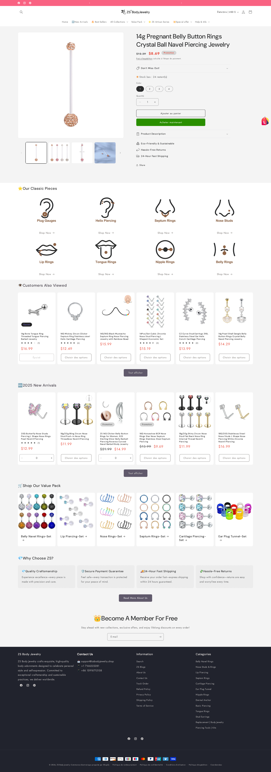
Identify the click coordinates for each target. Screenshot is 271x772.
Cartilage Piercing (205, 683)
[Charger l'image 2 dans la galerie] (59, 153)
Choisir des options (76, 357)
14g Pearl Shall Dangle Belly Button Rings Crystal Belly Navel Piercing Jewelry (232, 336)
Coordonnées (216, 765)
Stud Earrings (203, 716)
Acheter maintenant (171, 122)
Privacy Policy (143, 694)
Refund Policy (143, 689)
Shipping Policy (144, 700)
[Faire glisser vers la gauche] (21, 152)
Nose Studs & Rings (206, 667)
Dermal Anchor (203, 700)
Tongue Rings (202, 711)
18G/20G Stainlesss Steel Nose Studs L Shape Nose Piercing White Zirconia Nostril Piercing (231, 437)
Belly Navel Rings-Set (36, 536)
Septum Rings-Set (152, 536)
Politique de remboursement (125, 765)
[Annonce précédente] (89, 3)
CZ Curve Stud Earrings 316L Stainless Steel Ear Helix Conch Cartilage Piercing (193, 336)
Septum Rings (203, 678)
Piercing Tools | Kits (206, 727)
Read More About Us (135, 598)
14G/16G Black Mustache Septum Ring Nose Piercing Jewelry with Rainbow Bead (114, 336)
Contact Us (141, 678)
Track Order (142, 683)
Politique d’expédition (198, 765)
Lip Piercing (202, 672)
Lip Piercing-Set (72, 536)
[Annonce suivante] (181, 3)
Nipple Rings (202, 694)
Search (139, 661)
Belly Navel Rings (204, 661)
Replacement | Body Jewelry (210, 722)
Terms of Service (145, 705)
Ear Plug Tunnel (203, 689)
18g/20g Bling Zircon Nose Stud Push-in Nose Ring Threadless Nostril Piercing (75, 436)
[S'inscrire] (160, 637)
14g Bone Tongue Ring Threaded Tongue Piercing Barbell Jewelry (34, 336)
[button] (21, 12)
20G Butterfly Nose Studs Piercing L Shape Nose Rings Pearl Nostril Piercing (36, 436)
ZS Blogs (141, 667)
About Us (141, 672)
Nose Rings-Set (111, 536)
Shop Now (45, 233)
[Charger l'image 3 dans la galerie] (82, 153)
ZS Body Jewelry (63, 765)
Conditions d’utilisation (176, 765)
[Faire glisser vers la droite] (120, 152)
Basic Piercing (203, 705)
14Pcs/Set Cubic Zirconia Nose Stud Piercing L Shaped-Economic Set (153, 336)
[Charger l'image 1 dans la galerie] (36, 153)
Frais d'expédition (144, 58)
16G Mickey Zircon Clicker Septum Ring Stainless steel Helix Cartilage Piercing (75, 336)
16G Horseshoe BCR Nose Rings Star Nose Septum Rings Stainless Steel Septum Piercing (155, 437)
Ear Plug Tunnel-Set (232, 536)
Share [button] (142, 165)
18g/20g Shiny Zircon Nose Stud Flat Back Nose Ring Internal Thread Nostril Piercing (193, 437)
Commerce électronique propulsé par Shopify (90, 765)
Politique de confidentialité (151, 765)
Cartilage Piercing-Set (192, 538)
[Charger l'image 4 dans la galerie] (105, 153)
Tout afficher (135, 372)
